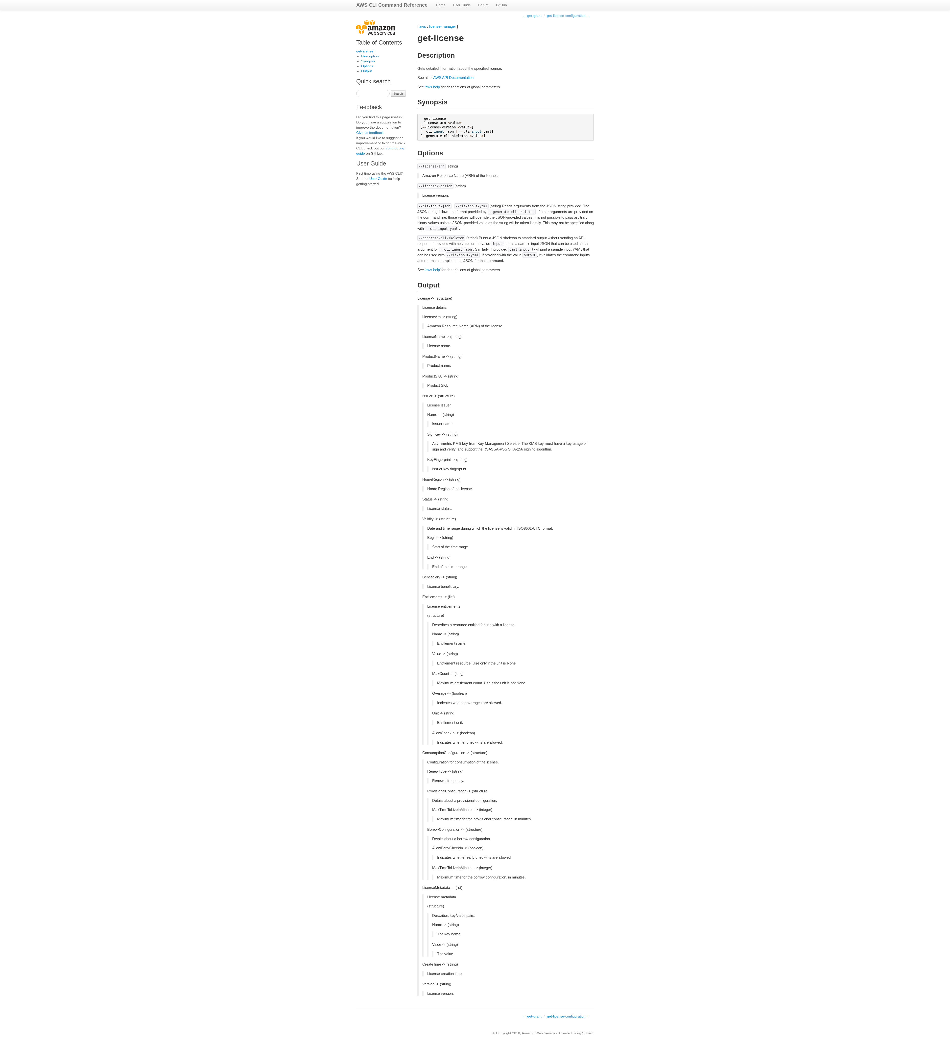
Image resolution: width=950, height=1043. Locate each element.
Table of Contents (379, 42)
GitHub (501, 5)
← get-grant (532, 16)
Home (441, 5)
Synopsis (368, 61)
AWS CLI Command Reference (392, 5)
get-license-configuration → (568, 16)
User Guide (462, 5)
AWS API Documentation (453, 77)
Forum (483, 5)
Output (366, 71)
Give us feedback (369, 133)
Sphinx (587, 1033)
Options (367, 66)
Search (398, 93)
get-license (364, 51)
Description (370, 56)
